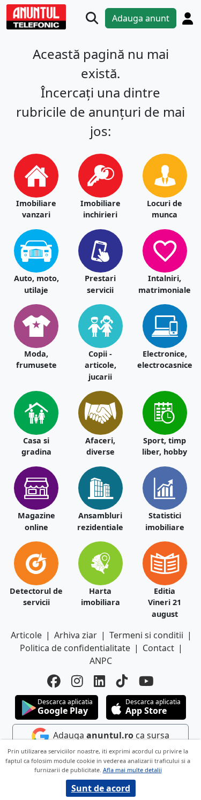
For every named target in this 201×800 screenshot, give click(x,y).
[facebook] (54, 681)
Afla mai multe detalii (132, 770)
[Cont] (187, 18)
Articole (26, 635)
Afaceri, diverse (100, 446)
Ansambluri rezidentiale (100, 521)
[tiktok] (122, 681)
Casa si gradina (36, 446)
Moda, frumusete (36, 360)
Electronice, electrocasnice (164, 360)
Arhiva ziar (75, 635)
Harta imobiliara (100, 597)
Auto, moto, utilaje (36, 284)
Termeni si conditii (146, 635)
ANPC (101, 661)
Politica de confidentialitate (75, 648)
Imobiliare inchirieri (100, 209)
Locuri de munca (164, 209)
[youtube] (146, 681)
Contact (158, 648)
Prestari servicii (100, 284)
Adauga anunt (140, 18)
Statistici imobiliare (164, 521)
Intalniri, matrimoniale (164, 284)
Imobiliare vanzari (36, 209)
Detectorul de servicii (36, 597)
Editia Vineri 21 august (164, 602)
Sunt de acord (100, 788)
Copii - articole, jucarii (100, 365)
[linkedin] (100, 681)
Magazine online (36, 521)
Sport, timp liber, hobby (164, 446)
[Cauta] (92, 18)
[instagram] (77, 681)
